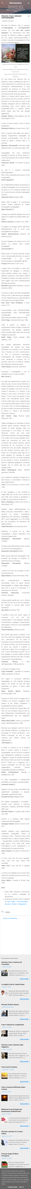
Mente (8, 912)
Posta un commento (10, 918)
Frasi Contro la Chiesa (9, 1067)
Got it (21, 1187)
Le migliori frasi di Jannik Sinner (13, 984)
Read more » (25, 979)
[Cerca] (29, 3)
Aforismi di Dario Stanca (10, 1004)
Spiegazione (22, 904)
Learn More (12, 1187)
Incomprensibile (22, 901)
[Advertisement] (15, 936)
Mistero (14, 904)
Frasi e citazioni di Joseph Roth (12, 1025)
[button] (29, 16)
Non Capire (11, 901)
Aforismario (15, 3)
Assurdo (8, 904)
